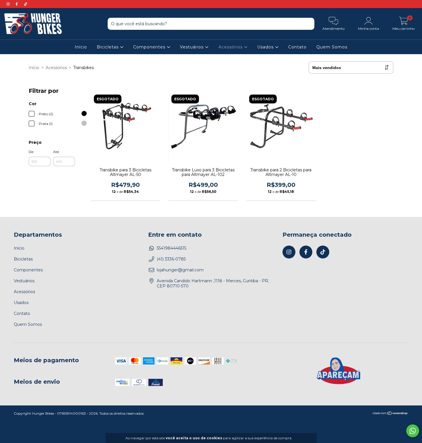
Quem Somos (331, 47)
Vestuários (192, 47)
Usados (266, 47)
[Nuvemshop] (390, 413)
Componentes (150, 47)
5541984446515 (171, 248)
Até (56, 152)
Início (81, 47)
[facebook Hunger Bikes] (17, 4)
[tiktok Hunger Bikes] (25, 4)
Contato (297, 47)
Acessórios (231, 47)
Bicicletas (108, 47)
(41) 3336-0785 (171, 259)
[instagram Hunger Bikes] (8, 4)
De (31, 152)
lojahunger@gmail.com (180, 270)
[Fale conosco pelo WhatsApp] (412, 430)
